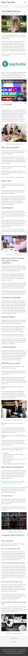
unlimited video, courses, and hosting (17, 377)
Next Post (14, 641)
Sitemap (19, 649)
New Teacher (8, 2)
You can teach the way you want (8, 481)
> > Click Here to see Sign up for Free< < (14, 144)
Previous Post (14, 638)
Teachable (3, 544)
